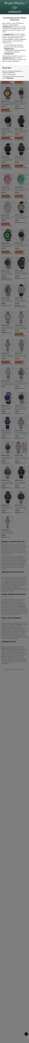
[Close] (27, 2)
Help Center (10, 78)
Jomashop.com (7, 27)
